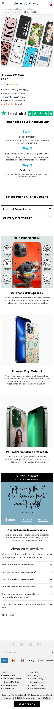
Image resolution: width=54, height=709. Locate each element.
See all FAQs (8, 614)
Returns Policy (36, 678)
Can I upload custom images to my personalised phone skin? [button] (20, 596)
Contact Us (8, 688)
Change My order (11, 682)
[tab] (27, 209)
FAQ (5, 672)
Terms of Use (36, 685)
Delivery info (9, 675)
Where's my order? (12, 678)
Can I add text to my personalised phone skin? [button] (23, 606)
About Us (34, 672)
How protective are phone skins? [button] (19, 586)
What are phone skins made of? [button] (19, 564)
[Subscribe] (52, 652)
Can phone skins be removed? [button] (18, 579)
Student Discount (38, 688)
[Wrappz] (27, 3)
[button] (27, 209)
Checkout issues (10, 685)
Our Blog (34, 675)
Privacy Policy (36, 682)
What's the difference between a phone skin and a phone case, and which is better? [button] (25, 556)
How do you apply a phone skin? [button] (19, 572)
